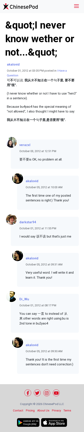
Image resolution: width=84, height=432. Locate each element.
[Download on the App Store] (54, 422)
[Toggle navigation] (76, 6)
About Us (43, 410)
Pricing (30, 410)
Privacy (56, 410)
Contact (18, 410)
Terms (67, 410)
